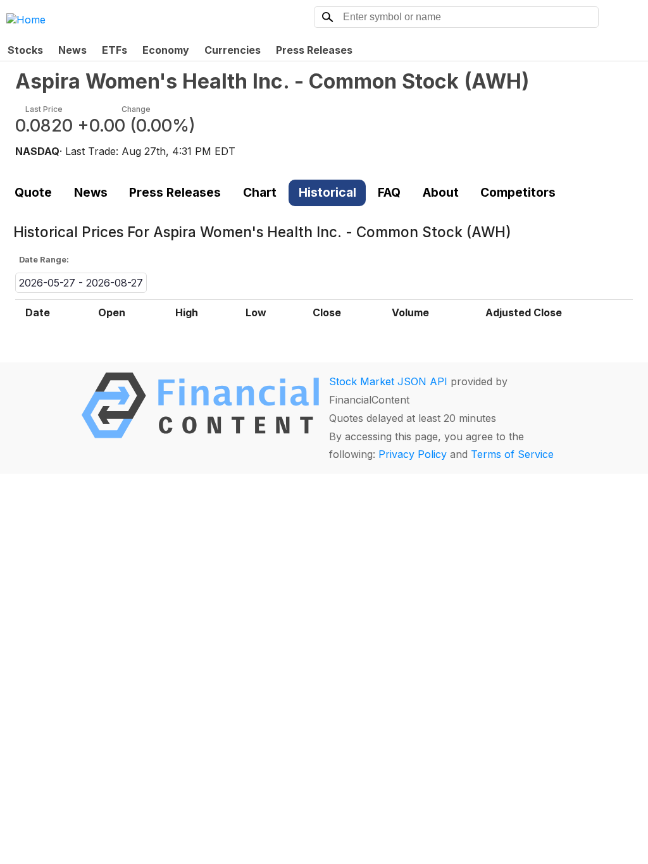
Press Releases (314, 50)
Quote (33, 192)
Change (136, 109)
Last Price (44, 109)
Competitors (518, 192)
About (441, 192)
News (72, 50)
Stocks (25, 50)
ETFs (114, 50)
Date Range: (44, 259)
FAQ (389, 192)
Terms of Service (512, 454)
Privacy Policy (412, 454)
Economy (165, 50)
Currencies (232, 50)
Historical (327, 192)
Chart (260, 192)
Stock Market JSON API (388, 381)
